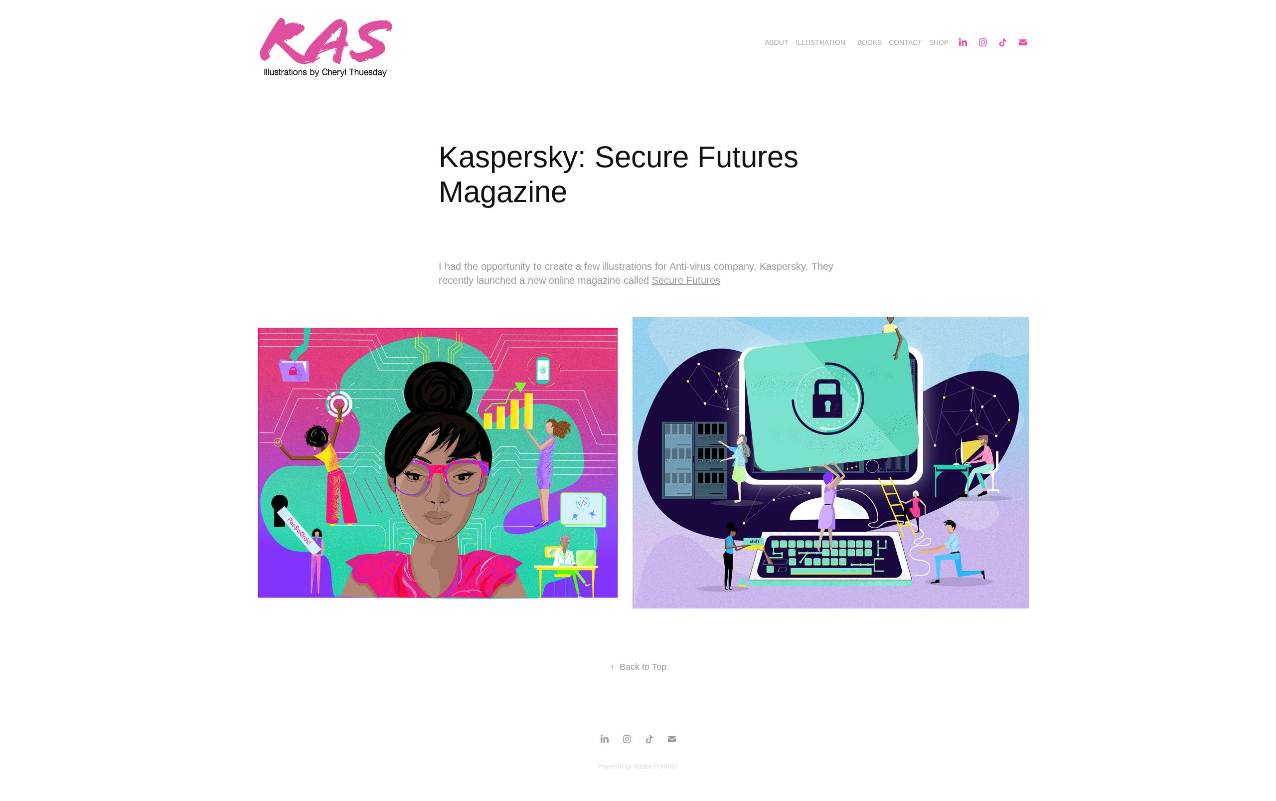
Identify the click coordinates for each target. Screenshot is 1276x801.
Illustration (820, 42)
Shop (939, 42)
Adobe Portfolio (656, 766)
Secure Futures (686, 280)
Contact (905, 42)
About (777, 42)
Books (869, 42)
